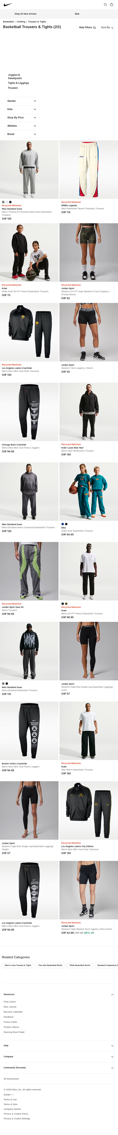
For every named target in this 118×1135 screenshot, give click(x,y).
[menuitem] (9, 1094)
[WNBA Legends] (88, 169)
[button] (22, 101)
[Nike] (88, 491)
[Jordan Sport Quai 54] (29, 571)
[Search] (105, 4)
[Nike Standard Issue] (29, 169)
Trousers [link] (13, 88)
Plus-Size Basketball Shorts (50, 965)
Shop (77, 14)
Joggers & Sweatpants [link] (15, 77)
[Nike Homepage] (8, 4)
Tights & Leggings (18, 83)
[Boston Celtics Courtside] (29, 731)
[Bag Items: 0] (111, 4)
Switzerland (13, 1079)
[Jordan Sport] (88, 252)
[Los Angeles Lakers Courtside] (29, 332)
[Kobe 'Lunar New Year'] (88, 412)
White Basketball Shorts (80, 965)
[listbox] (107, 27)
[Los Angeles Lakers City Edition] (88, 810)
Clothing (21, 22)
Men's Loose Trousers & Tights (18, 965)
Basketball (8, 22)
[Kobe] (29, 252)
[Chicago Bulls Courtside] (29, 412)
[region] (59, 126)
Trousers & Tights (37, 22)
